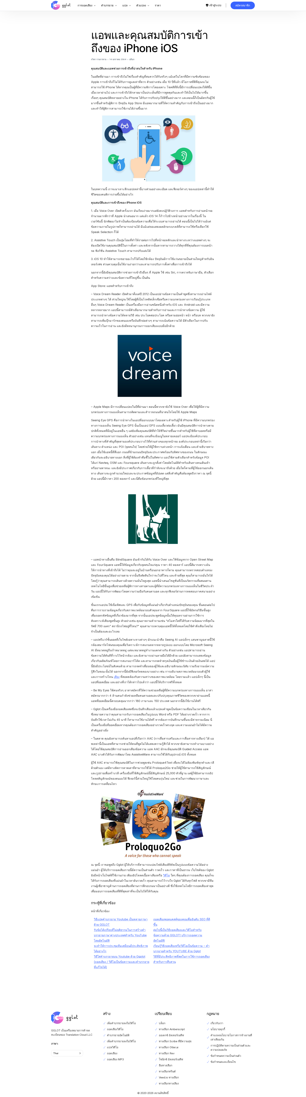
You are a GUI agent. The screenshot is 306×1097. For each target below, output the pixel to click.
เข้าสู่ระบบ (215, 5)
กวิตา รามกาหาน (99, 59)
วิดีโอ (166, 875)
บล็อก (132, 59)
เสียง (117, 677)
